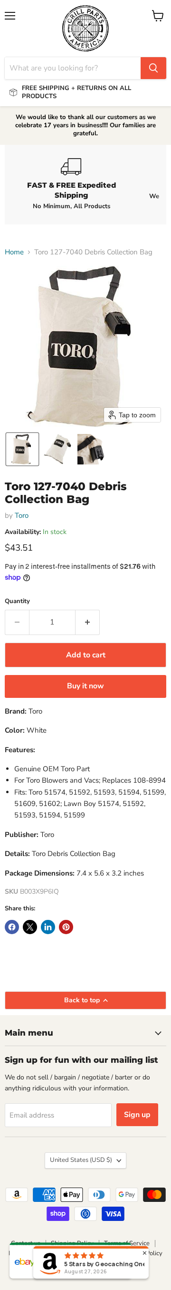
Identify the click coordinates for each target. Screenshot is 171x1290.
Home (14, 252)
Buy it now (85, 686)
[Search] (153, 68)
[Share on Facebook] (12, 927)
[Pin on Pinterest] (66, 927)
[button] (22, 449)
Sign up (137, 1114)
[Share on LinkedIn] (48, 927)
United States (81, 1160)
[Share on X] (30, 927)
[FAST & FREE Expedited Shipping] (71, 184)
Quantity (17, 601)
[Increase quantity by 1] (88, 622)
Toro (21, 515)
